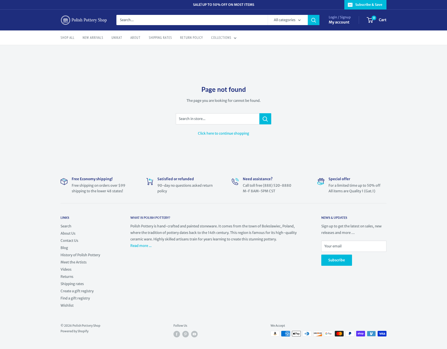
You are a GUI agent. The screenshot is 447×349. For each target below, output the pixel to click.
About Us (68, 233)
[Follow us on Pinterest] (185, 334)
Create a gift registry (77, 291)
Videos (66, 269)
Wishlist (67, 305)
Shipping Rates (160, 37)
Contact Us (69, 240)
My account (339, 22)
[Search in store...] (265, 118)
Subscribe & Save (368, 5)
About (135, 37)
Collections (221, 37)
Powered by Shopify (74, 331)
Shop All (67, 37)
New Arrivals (93, 37)
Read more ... (141, 245)
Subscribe (336, 260)
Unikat (117, 37)
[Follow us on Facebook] (176, 334)
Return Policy (191, 37)
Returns (67, 276)
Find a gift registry (75, 298)
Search (66, 226)
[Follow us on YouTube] (194, 334)
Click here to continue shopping (223, 133)
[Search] (313, 20)
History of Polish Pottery (80, 255)
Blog (64, 248)
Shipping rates (72, 284)
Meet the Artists (74, 262)
